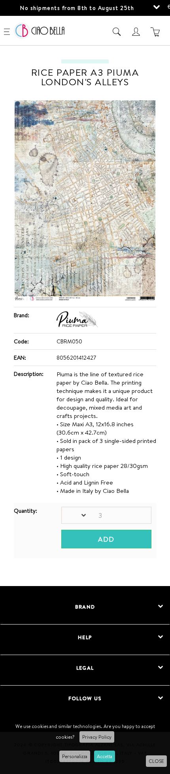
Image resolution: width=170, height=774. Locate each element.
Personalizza (74, 756)
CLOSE (156, 761)
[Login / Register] (137, 32)
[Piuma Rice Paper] (77, 325)
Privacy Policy (96, 737)
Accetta (104, 756)
